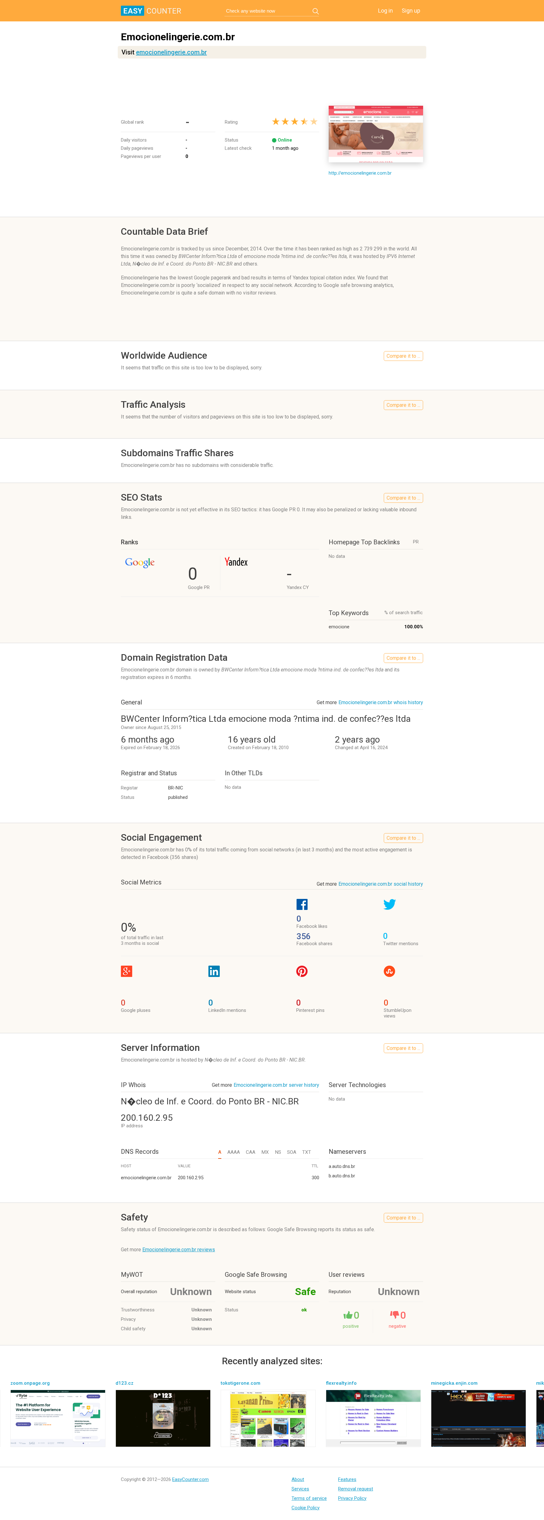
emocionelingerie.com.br (171, 52)
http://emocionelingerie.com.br (360, 173)
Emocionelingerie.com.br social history (380, 884)
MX (265, 1152)
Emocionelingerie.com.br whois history (380, 702)
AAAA (233, 1152)
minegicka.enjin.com (454, 1383)
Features (347, 1479)
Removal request (355, 1489)
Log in (385, 10)
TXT (306, 1152)
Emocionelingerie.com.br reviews (178, 1250)
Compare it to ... (403, 356)
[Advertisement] (272, 82)
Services (300, 1489)
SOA (291, 1152)
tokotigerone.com (240, 1383)
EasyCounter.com (190, 1479)
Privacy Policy (352, 1498)
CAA (250, 1152)
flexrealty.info (341, 1383)
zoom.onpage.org (30, 1383)
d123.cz (124, 1383)
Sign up (411, 10)
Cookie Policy (306, 1508)
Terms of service (309, 1498)
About (298, 1479)
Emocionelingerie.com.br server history (276, 1085)
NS (278, 1152)
